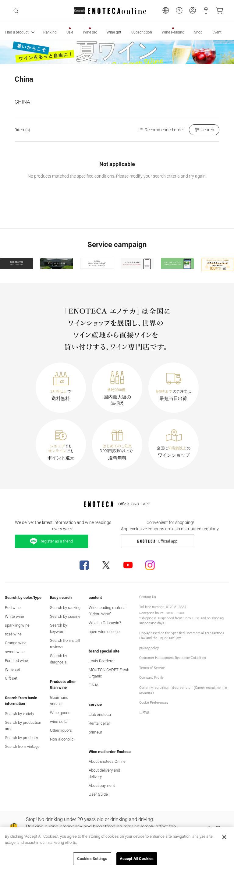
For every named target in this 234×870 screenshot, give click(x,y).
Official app (167, 541)
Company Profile (151, 678)
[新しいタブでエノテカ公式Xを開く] (106, 565)
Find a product (17, 32)
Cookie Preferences (153, 703)
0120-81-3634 (176, 607)
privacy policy (149, 648)
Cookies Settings (92, 858)
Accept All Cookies (137, 858)
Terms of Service (152, 668)
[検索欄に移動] (16, 11)
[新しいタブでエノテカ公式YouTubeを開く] (128, 565)
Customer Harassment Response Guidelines (172, 658)
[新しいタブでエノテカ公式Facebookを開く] (84, 565)
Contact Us (147, 597)
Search (79, 11)
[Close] (224, 837)
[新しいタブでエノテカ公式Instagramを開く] (150, 565)
